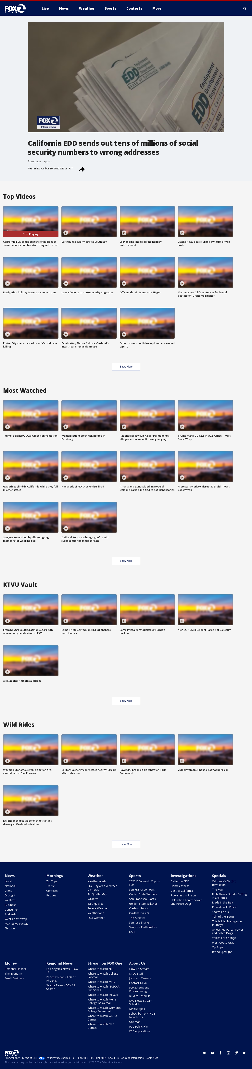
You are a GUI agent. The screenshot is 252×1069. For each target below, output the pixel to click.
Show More (126, 366)
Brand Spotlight (222, 952)
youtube (212, 1053)
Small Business (14, 978)
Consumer (11, 909)
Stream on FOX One (105, 963)
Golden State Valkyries (143, 903)
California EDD (180, 881)
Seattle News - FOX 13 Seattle (60, 987)
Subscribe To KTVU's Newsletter (142, 1015)
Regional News (59, 963)
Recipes (51, 895)
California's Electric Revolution (224, 883)
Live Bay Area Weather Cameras (102, 887)
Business (10, 905)
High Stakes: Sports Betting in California (229, 896)
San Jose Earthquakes (143, 927)
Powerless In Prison (183, 895)
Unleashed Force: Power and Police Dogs (186, 901)
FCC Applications (139, 1031)
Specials (219, 875)
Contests (52, 891)
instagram (228, 1053)
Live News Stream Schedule (140, 1002)
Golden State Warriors (143, 894)
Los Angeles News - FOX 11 (62, 970)
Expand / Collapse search (245, 8)
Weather (95, 875)
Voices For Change (224, 938)
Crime (8, 891)
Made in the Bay (222, 902)
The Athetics (137, 918)
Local (8, 881)
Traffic (50, 886)
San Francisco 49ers (142, 889)
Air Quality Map (97, 894)
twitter (244, 1053)
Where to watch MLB (101, 982)
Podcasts (11, 914)
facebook (220, 1053)
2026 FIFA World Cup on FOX (144, 883)
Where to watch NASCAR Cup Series (104, 988)
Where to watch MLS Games (101, 1026)
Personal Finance (16, 969)
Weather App (96, 913)
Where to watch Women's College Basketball (104, 1009)
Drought (10, 895)
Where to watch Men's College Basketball (102, 1001)
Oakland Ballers (139, 913)
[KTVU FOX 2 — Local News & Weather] (18, 8)
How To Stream (139, 969)
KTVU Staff (136, 973)
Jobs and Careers (140, 978)
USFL (132, 932)
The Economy (13, 973)
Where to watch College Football (103, 975)
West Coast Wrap (16, 919)
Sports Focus (220, 912)
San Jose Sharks (139, 922)
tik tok (236, 1053)
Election (10, 928)
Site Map (134, 1022)
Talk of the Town (223, 916)
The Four (218, 889)
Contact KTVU (138, 983)
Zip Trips (51, 881)
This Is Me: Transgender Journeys (227, 923)
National (10, 886)
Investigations (183, 875)
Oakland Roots (138, 908)
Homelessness (180, 886)
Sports (135, 875)
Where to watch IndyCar (103, 995)
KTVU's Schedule (139, 996)
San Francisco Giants (142, 899)
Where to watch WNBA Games (102, 1017)
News (10, 875)
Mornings (54, 875)
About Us (137, 963)
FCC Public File (138, 1026)
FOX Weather (96, 918)
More (156, 8)
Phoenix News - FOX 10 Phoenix (61, 978)
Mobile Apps (137, 1009)
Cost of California (182, 891)
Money (11, 963)
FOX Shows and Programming (139, 989)
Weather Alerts (97, 881)
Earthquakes (95, 903)
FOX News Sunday (16, 923)
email (205, 1053)
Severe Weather (98, 908)
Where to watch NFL (101, 969)
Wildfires (10, 900)
